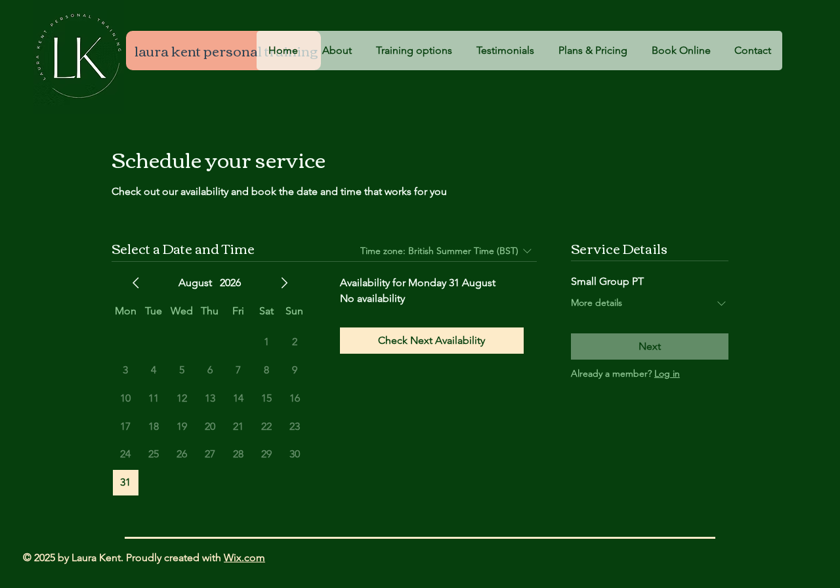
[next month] (284, 283)
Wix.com (244, 557)
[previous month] (136, 283)
